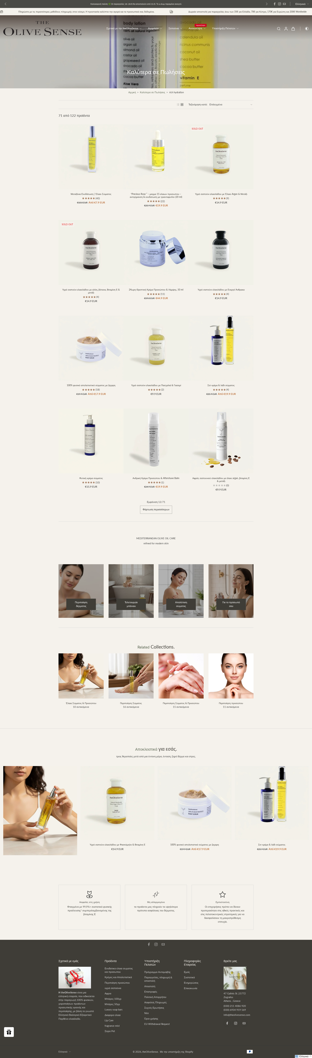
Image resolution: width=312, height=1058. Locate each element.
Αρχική (132, 92)
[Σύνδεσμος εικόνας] (40, 810)
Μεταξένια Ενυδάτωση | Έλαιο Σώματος (91, 194)
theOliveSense (150, 1051)
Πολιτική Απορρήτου (155, 996)
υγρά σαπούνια (113, 988)
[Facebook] (274, 4)
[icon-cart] (293, 28)
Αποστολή (149, 986)
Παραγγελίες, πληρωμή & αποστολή (158, 979)
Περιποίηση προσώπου (117, 982)
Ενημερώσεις (191, 982)
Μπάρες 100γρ (113, 998)
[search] (278, 28)
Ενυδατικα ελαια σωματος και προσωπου (119, 970)
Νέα (146, 1013)
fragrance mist (112, 1025)
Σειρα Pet (110, 1031)
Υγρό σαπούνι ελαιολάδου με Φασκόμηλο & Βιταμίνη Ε (117, 844)
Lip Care (109, 1020)
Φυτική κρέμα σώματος (91, 478)
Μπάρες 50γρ (112, 1004)
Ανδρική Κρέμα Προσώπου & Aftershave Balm (156, 478)
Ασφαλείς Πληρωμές (155, 1002)
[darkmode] (304, 29)
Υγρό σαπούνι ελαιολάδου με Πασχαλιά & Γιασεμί (156, 385)
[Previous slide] (5, 4)
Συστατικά (189, 977)
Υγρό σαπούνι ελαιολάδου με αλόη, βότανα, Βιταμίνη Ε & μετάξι (91, 291)
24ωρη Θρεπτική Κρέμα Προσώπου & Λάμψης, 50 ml (156, 289)
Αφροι (108, 993)
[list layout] (178, 104)
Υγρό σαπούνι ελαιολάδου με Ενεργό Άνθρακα (221, 289)
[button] (303, 1056)
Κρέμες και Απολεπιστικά (118, 977)
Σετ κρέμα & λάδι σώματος (221, 385)
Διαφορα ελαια (113, 1015)
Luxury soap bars (114, 1009)
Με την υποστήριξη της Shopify (176, 1051)
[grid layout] (182, 104)
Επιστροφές (150, 991)
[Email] (284, 4)
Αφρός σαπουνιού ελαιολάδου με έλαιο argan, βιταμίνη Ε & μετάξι (221, 479)
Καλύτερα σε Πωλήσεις (152, 92)
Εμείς (187, 971)
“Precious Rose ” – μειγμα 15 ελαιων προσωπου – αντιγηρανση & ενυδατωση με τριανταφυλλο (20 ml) (156, 195)
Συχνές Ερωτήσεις (154, 1007)
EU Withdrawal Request (157, 1023)
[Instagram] (279, 4)
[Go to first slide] (267, 4)
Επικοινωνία (190, 988)
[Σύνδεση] (285, 28)
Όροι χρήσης (151, 1018)
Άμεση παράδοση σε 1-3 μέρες (129, 4)
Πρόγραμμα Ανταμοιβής (157, 971)
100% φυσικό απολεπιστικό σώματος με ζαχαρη (91, 385)
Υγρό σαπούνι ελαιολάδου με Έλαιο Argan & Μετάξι (221, 194)
